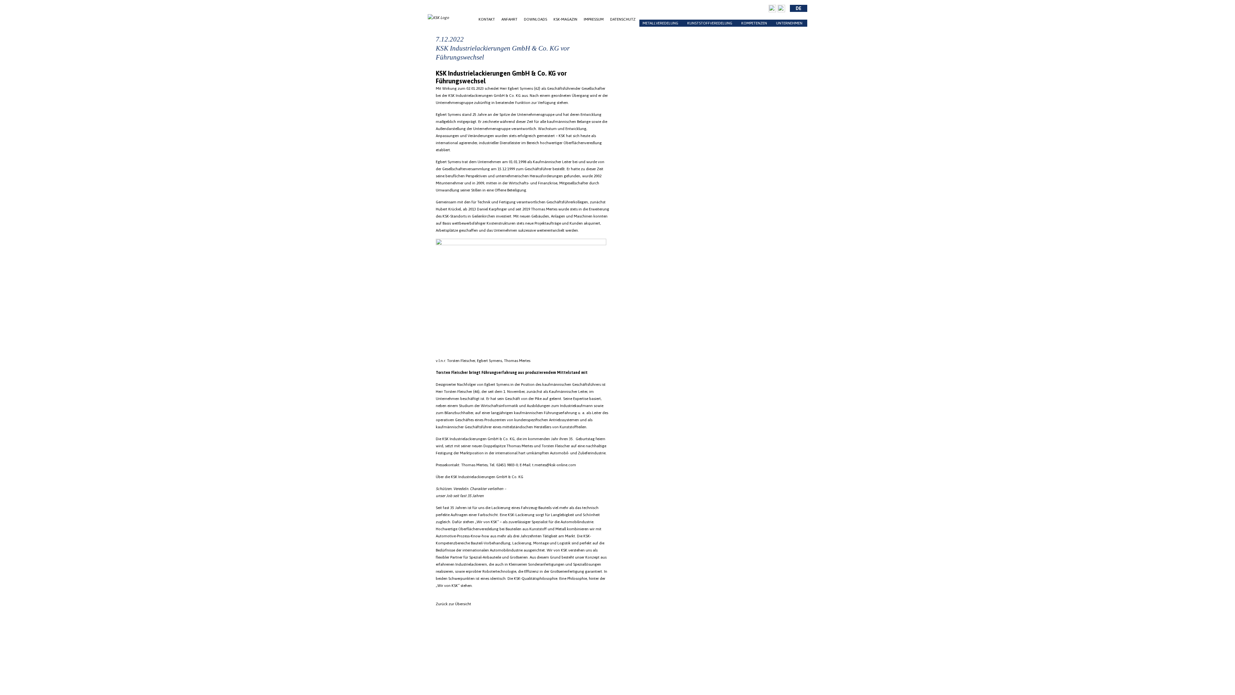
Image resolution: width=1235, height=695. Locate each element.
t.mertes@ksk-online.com (554, 465)
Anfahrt (509, 19)
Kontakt (487, 19)
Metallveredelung (660, 23)
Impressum (594, 19)
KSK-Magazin (565, 19)
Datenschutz (623, 19)
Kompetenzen (754, 23)
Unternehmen (789, 23)
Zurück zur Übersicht (453, 604)
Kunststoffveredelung (709, 23)
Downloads (535, 19)
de (798, 8)
